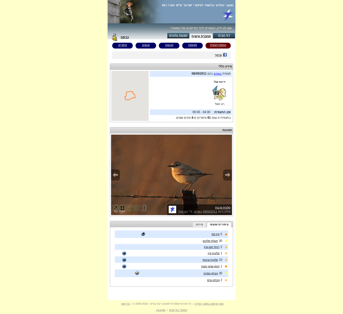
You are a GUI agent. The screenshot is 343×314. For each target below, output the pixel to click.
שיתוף (218, 55)
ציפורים (122, 45)
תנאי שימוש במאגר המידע (209, 303)
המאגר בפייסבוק (178, 310)
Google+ (160, 310)
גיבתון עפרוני (210, 273)
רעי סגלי (219, 104)
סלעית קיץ (214, 253)
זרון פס (216, 234)
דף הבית (224, 35)
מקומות (192, 45)
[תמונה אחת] (124, 253)
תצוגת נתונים (178, 35)
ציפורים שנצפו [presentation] (219, 224)
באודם (217, 73)
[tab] (219, 224)
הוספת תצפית (218, 45)
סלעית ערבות (223, 207)
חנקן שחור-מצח (210, 266)
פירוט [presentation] (199, 224)
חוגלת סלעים (210, 241)
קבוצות (169, 45)
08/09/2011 (210, 211)
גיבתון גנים (213, 280)
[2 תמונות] (124, 259)
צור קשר (125, 303)
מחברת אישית (201, 36)
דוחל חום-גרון (212, 247)
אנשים (146, 45)
